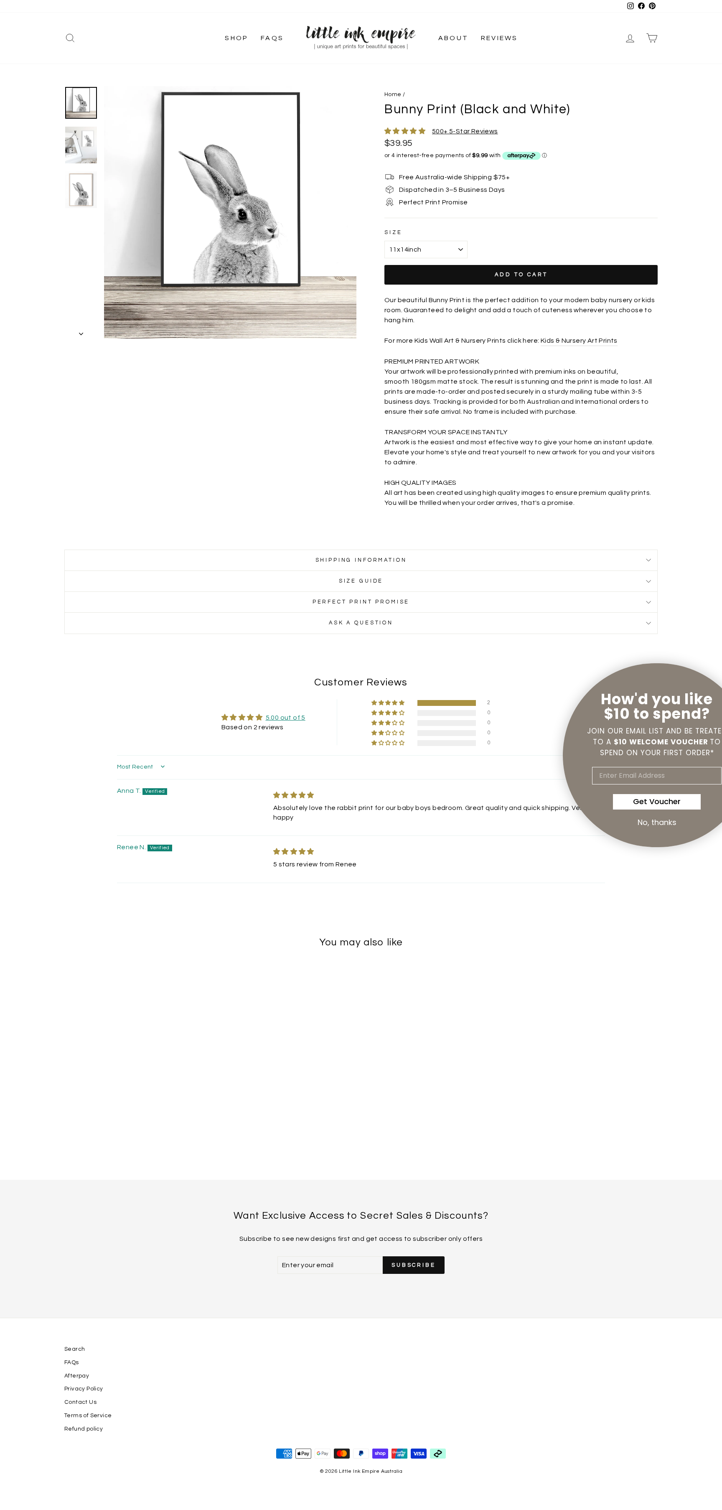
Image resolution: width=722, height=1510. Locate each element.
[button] (388, 703)
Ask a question (361, 623)
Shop (236, 38)
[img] (293, 795)
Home (393, 94)
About (453, 38)
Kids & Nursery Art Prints (579, 340)
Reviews (499, 38)
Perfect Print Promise (361, 602)
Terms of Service (88, 1415)
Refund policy (83, 1429)
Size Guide (361, 581)
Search (74, 1349)
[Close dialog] (702, 675)
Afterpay (76, 1376)
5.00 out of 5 (285, 717)
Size (393, 232)
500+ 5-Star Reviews (465, 131)
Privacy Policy (83, 1389)
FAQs (272, 38)
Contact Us (80, 1402)
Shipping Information (361, 560)
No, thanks (619, 822)
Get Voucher (619, 801)
